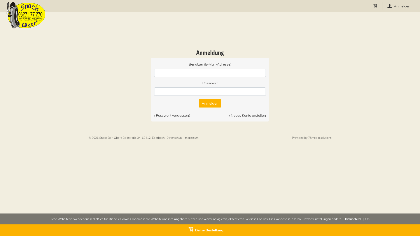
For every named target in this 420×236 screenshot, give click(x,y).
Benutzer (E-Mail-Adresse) (210, 64)
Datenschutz (174, 137)
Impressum (191, 137)
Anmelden (210, 103)
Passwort (210, 83)
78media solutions (319, 137)
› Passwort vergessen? (172, 115)
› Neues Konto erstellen (247, 115)
